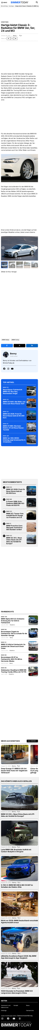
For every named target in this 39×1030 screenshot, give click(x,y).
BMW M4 (4, 629)
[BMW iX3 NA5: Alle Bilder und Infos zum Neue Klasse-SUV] (31, 403)
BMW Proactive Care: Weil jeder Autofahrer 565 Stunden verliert (14, 527)
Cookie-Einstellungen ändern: (9, 1015)
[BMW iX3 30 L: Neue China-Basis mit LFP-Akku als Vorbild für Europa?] (31, 539)
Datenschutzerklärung (24, 1016)
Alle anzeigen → (32, 741)
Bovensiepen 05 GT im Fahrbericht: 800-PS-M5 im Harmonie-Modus (11, 659)
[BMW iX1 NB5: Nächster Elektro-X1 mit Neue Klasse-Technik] (31, 427)
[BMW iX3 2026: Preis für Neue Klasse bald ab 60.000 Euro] (31, 415)
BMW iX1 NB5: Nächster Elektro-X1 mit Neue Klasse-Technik (13, 428)
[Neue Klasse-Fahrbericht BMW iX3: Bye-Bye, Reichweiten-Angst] (31, 391)
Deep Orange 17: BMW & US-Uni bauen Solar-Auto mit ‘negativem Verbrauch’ (14, 771)
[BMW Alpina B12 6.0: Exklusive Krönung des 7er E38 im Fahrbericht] (33, 620)
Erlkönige (4, 1010)
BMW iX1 (5, 423)
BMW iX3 (6, 387)
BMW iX (8, 523)
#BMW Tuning (15, 339)
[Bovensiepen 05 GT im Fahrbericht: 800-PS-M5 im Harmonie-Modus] (33, 658)
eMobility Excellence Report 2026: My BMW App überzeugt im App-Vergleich (18, 957)
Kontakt (16, 1005)
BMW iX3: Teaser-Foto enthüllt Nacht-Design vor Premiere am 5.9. (14, 515)
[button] (36, 247)
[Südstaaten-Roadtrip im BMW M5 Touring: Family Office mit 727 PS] (33, 671)
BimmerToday (4, 6)
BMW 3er (6, 436)
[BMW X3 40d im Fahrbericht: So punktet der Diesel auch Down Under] (33, 646)
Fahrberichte (30, 1010)
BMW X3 (3, 642)
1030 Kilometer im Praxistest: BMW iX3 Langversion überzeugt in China (17, 992)
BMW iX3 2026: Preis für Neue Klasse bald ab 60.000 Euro (13, 416)
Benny (15, 35)
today (19, 2)
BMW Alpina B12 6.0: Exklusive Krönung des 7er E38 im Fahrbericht (12, 621)
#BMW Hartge (5, 339)
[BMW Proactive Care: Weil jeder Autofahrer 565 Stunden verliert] (31, 527)
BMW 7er (4, 616)
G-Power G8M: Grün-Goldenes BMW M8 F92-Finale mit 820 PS (15, 503)
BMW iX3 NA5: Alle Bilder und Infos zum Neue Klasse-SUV (14, 403)
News (28, 1005)
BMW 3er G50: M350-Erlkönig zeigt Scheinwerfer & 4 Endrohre (14, 440)
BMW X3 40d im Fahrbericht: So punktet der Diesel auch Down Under (13, 646)
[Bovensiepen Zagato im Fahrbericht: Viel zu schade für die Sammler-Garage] (33, 633)
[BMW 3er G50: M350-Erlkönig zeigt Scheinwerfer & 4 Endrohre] (31, 439)
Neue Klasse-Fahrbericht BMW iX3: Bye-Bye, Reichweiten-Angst (12, 391)
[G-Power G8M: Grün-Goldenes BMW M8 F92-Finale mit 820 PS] (31, 503)
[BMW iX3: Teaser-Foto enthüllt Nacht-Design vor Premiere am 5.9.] (31, 515)
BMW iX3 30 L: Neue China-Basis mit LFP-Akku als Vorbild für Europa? (14, 541)
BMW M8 (9, 499)
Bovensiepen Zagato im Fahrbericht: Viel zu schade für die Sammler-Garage (14, 633)
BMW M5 (4, 655)
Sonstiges (11, 6)
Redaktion (12, 625)
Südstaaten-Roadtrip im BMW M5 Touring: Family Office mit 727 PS (13, 671)
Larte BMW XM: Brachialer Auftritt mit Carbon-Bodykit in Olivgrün (16, 851)
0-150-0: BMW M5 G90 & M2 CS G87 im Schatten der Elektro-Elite (17, 886)
